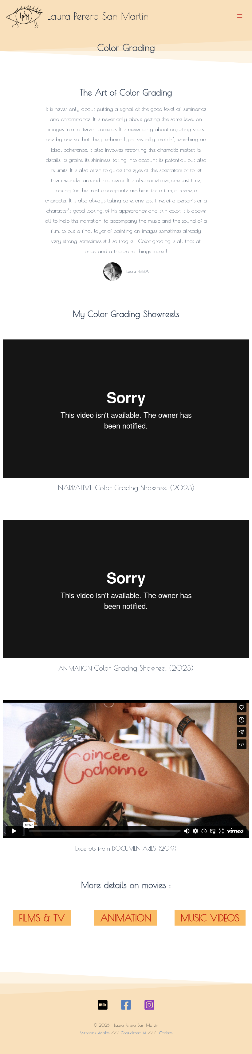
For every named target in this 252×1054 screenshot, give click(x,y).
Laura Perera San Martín (98, 16)
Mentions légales (94, 1032)
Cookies (165, 1032)
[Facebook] (126, 1004)
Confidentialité (133, 1032)
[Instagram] (149, 1004)
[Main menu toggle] (240, 16)
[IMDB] (102, 1004)
